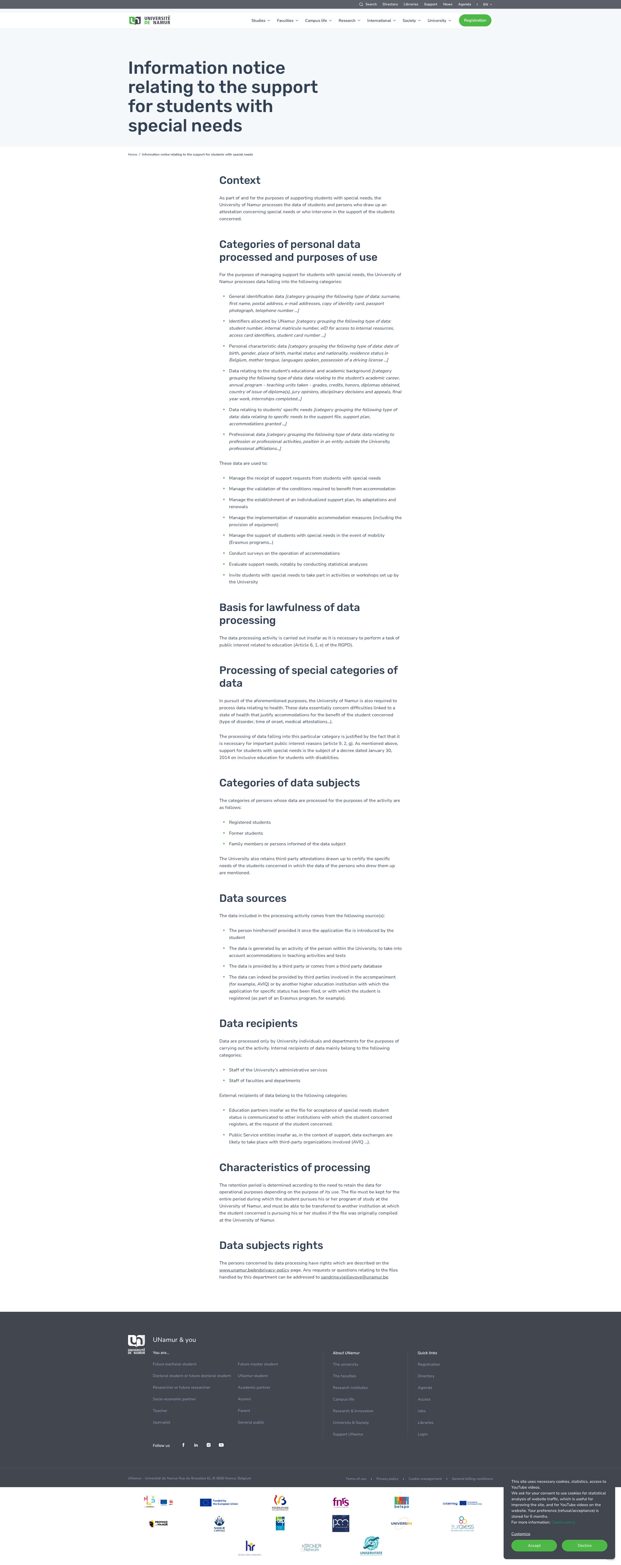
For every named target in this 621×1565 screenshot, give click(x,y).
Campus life (316, 20)
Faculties (285, 20)
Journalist (161, 1422)
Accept (534, 1545)
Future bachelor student (174, 1364)
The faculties (344, 1376)
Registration (475, 20)
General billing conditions (472, 1478)
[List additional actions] (488, 4)
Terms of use (356, 1478)
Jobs (422, 1411)
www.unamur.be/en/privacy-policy (254, 1270)
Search (371, 4)
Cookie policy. (563, 1522)
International (379, 20)
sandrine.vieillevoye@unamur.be (354, 1277)
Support (430, 4)
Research (347, 20)
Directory (390, 4)
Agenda (464, 4)
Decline (585, 1545)
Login (423, 1434)
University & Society (351, 1422)
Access (424, 1399)
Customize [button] (520, 1534)
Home (132, 154)
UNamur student (253, 1375)
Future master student (258, 1364)
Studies (258, 20)
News (447, 4)
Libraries (411, 4)
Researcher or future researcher (181, 1387)
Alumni (244, 1399)
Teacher (160, 1410)
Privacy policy (387, 1478)
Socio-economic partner (174, 1399)
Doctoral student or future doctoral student (192, 1375)
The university (345, 1364)
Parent (244, 1410)
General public (251, 1422)
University (437, 20)
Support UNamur (348, 1434)
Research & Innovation (353, 1411)
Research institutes (350, 1387)
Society (409, 20)
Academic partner (254, 1387)
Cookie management (425, 1478)
